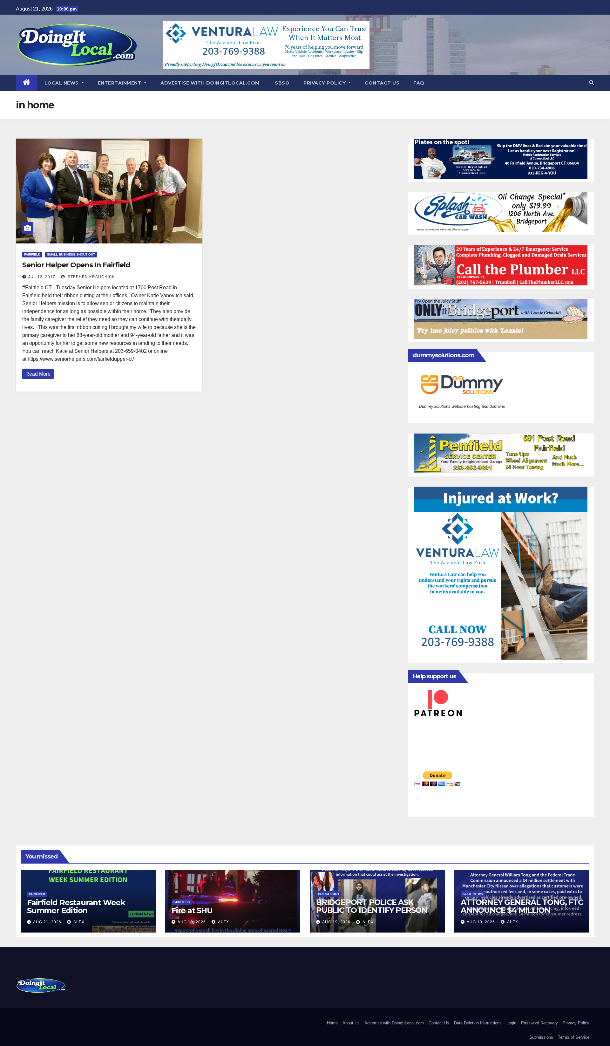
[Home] (26, 83)
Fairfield (32, 254)
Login (511, 1023)
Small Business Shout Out (71, 254)
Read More (38, 374)
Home (332, 1023)
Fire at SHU (192, 910)
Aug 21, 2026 (47, 922)
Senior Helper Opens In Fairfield (76, 265)
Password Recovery (539, 1023)
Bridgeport (328, 894)
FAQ (418, 83)
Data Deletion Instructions (478, 1023)
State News (473, 894)
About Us (351, 1023)
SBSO (282, 83)
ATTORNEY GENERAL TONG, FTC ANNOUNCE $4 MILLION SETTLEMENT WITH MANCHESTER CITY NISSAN (522, 914)
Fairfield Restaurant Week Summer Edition (76, 906)
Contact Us (382, 83)
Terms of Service (573, 1037)
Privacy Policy (325, 83)
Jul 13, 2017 (41, 277)
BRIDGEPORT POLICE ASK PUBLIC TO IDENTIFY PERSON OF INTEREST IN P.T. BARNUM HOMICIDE (371, 914)
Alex (78, 922)
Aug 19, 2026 (192, 922)
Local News (62, 83)
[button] (591, 82)
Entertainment (120, 83)
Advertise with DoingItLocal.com (210, 83)
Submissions (541, 1037)
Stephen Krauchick (90, 277)
